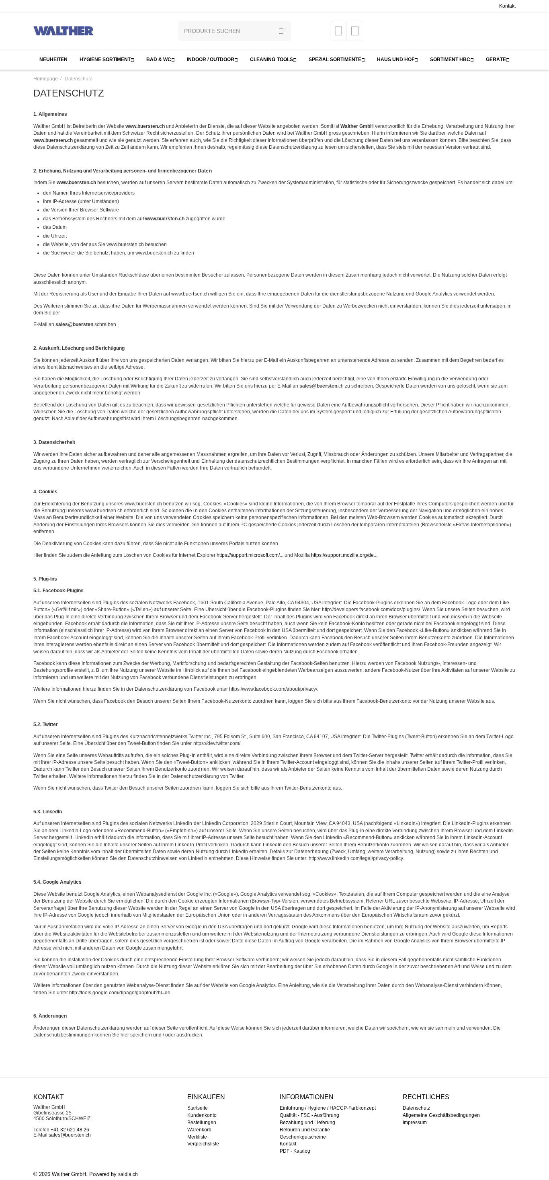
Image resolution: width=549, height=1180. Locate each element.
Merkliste (197, 1137)
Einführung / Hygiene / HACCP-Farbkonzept (328, 1108)
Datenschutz (416, 1108)
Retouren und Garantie (305, 1130)
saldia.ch (128, 1174)
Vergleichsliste (203, 1144)
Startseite (197, 1108)
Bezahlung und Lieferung (307, 1122)
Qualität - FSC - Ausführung (309, 1115)
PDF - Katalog (295, 1151)
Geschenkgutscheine (303, 1137)
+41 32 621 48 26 (70, 1130)
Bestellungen (201, 1122)
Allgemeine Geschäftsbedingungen (441, 1115)
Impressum (415, 1122)
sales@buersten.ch (70, 1135)
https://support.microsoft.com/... (250, 555)
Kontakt (507, 6)
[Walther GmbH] (63, 30)
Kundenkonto (202, 1115)
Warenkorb (199, 1130)
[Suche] (281, 31)
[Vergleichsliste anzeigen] (355, 34)
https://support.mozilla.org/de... (344, 555)
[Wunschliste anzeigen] (338, 34)
